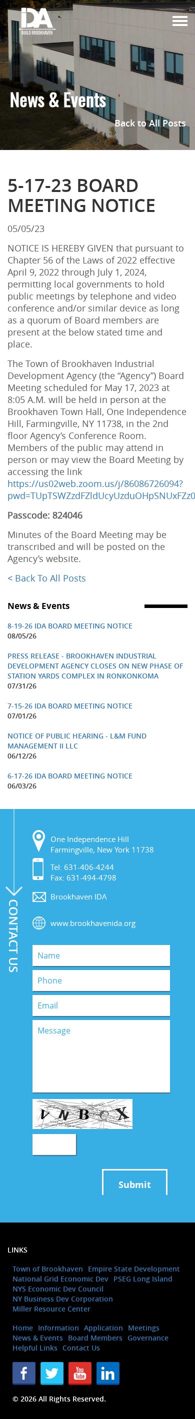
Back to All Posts (150, 123)
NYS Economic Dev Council (58, 1289)
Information (58, 1327)
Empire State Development (134, 1269)
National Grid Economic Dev (60, 1279)
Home (22, 1327)
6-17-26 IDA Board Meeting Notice (70, 775)
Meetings (144, 1327)
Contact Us (81, 1347)
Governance (148, 1337)
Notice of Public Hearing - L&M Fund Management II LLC (77, 740)
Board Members (95, 1337)
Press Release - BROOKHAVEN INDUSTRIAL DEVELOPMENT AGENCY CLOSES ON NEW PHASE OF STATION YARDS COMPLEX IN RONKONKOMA (95, 665)
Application (103, 1327)
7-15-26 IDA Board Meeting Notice (70, 705)
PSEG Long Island (143, 1279)
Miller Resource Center (51, 1309)
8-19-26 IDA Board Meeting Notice (70, 625)
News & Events (37, 1337)
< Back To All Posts (47, 578)
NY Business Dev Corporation (62, 1299)
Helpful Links (35, 1347)
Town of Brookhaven (47, 1269)
